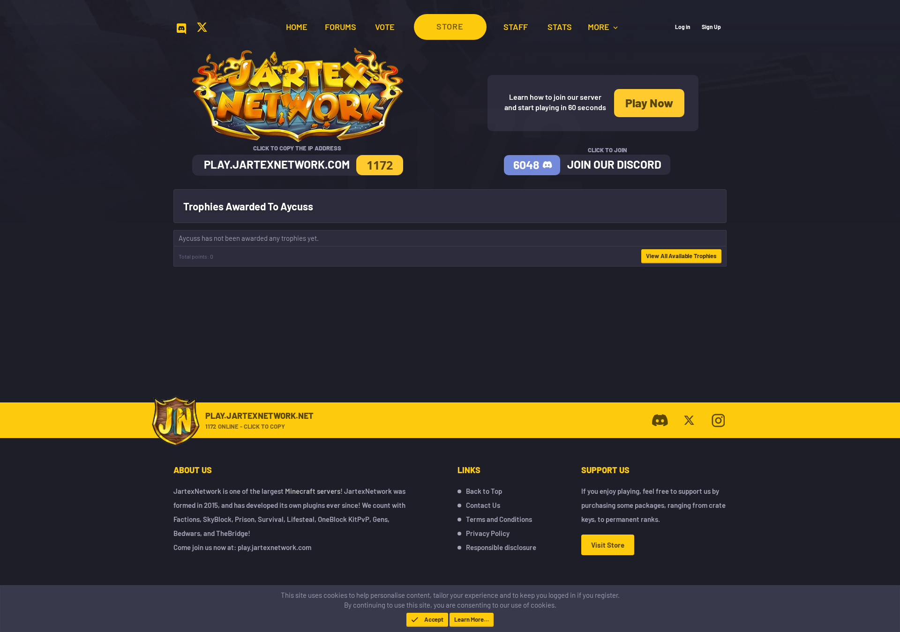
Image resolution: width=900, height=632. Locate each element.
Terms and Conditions (499, 519)
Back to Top (484, 491)
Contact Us (483, 505)
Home (297, 27)
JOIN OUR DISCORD (614, 164)
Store (450, 26)
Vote (385, 27)
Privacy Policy (488, 533)
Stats (560, 27)
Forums (340, 27)
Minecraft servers (312, 491)
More (599, 27)
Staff (515, 27)
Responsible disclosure (501, 547)
